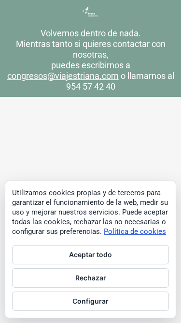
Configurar (90, 301)
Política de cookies (135, 231)
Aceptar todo (90, 254)
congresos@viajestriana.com (63, 76)
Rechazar (90, 278)
